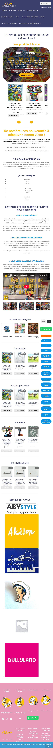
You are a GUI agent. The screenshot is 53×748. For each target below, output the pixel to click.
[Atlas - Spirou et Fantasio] (22, 626)
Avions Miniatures (46, 415)
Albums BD (4, 10)
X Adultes (4, 23)
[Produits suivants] (31, 122)
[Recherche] (49, 321)
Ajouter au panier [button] (7, 373)
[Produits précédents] (19, 122)
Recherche (43, 318)
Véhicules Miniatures (46, 402)
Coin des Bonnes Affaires (46, 421)
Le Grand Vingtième (46, 384)
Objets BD (14, 10)
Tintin (46, 350)
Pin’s (17, 17)
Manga (46, 336)
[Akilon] (22, 531)
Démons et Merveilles (46, 367)
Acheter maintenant (26, 75)
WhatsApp (47, 329)
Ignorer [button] (49, 746)
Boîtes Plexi (46, 390)
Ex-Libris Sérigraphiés (46, 373)
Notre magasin (34, 23)
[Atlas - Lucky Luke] (22, 591)
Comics (46, 340)
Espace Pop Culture (37, 17)
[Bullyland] (22, 660)
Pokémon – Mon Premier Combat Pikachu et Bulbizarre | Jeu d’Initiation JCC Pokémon (15, 107)
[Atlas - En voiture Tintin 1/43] (22, 560)
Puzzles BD (46, 361)
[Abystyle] (22, 508)
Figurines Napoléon (46, 408)
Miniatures (32, 10)
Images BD (23, 10)
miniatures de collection (29, 139)
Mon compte (23, 23)
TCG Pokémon (26, 17)
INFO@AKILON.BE (33, 737)
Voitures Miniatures (46, 396)
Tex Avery (46, 379)
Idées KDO (13, 23)
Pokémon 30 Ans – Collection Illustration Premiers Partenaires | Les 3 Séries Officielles (34, 106)
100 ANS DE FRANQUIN (46, 356)
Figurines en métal (7, 17)
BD (46, 345)
